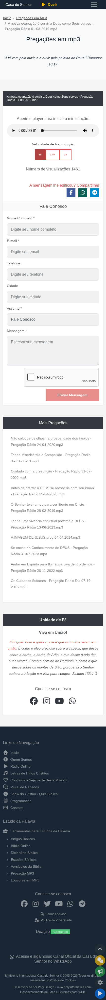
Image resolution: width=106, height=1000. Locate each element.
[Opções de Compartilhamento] (100, 971)
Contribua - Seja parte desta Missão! (38, 780)
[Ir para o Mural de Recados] (100, 960)
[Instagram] (35, 904)
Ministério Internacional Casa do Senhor (32, 975)
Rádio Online (20, 766)
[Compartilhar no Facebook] (71, 192)
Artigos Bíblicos (23, 839)
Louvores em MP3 (25, 880)
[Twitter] (47, 904)
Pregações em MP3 (31, 18)
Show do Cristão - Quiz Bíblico (33, 794)
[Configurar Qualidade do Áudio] (100, 982)
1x (40, 154)
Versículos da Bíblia (26, 866)
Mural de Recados (24, 787)
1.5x (52, 154)
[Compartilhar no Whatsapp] (82, 192)
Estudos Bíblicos (23, 860)
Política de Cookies (63, 980)
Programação (20, 801)
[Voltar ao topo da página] (100, 949)
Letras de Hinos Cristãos (29, 773)
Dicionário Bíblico (24, 853)
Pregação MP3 (22, 873)
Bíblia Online (21, 846)
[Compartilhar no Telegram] (94, 192)
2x (65, 154)
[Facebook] (24, 904)
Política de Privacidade (55, 920)
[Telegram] (82, 904)
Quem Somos (20, 759)
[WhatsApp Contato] (70, 904)
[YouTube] (58, 904)
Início (7, 18)
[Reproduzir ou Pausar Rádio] (100, 993)
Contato (16, 808)
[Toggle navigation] (94, 4)
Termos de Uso (55, 914)
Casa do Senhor (18, 4)
